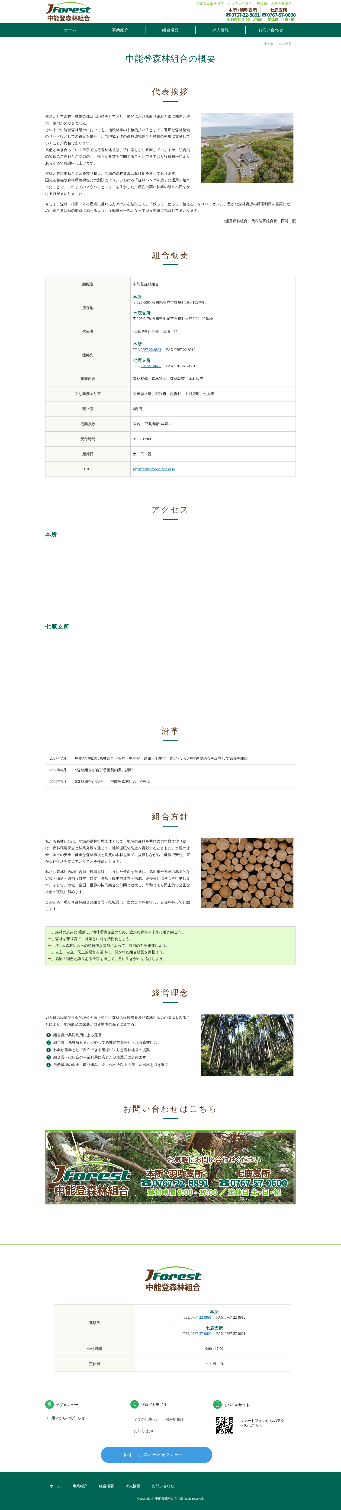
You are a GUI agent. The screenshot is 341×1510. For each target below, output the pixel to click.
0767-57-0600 (151, 366)
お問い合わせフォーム (161, 1455)
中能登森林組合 (166, 1498)
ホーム (70, 30)
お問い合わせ (270, 30)
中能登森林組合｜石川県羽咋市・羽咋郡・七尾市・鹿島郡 (68, 11)
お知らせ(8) (143, 1431)
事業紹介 (120, 30)
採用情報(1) (174, 1419)
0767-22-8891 (151, 350)
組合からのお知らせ (68, 1418)
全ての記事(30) (146, 1419)
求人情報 (220, 30)
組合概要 (170, 30)
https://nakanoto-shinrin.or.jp (154, 469)
